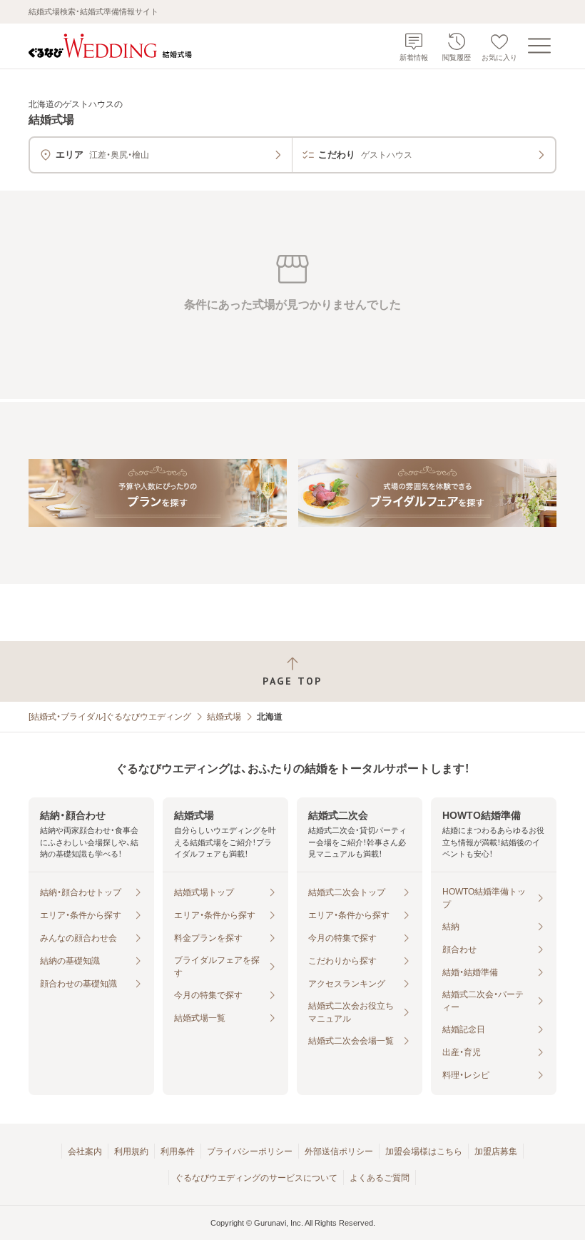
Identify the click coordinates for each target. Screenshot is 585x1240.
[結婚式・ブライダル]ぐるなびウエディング (110, 717)
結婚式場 (224, 717)
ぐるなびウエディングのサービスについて (256, 1178)
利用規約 (131, 1151)
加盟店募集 (495, 1151)
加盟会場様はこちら (423, 1151)
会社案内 (85, 1151)
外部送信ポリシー (339, 1151)
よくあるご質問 (380, 1178)
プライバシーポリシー (249, 1151)
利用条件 (178, 1151)
